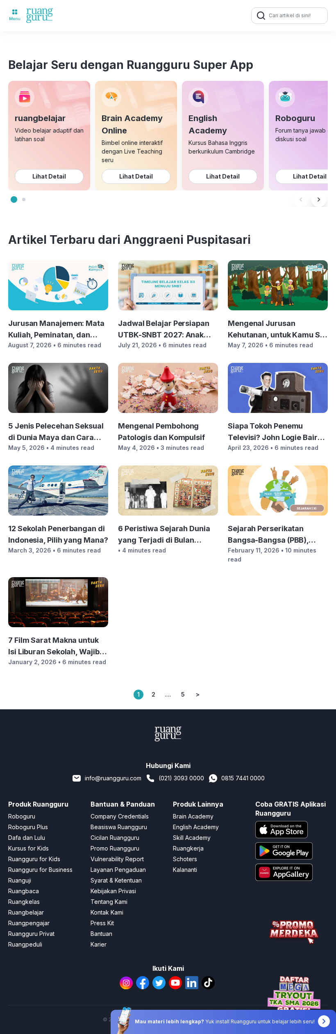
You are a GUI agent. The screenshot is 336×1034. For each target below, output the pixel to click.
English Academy (196, 826)
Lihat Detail (49, 176)
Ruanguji (19, 880)
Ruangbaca (23, 890)
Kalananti (185, 869)
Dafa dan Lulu (26, 837)
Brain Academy (193, 816)
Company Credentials (120, 816)
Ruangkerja (188, 848)
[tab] (14, 199)
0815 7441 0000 (243, 778)
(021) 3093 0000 (181, 778)
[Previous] (300, 199)
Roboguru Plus (28, 826)
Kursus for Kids (28, 848)
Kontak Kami (107, 912)
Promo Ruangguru (115, 848)
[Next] (318, 199)
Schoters (185, 858)
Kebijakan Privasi (113, 890)
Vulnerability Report (117, 858)
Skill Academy (192, 837)
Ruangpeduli (25, 944)
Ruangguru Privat (31, 933)
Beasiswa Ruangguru (119, 826)
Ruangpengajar (29, 922)
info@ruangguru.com (113, 778)
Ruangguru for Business (40, 869)
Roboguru (21, 816)
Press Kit (102, 922)
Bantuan (101, 933)
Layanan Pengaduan (118, 869)
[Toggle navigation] (14, 15)
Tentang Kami (109, 901)
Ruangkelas (24, 901)
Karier (99, 944)
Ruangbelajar (26, 912)
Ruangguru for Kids (34, 858)
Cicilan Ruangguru (115, 837)
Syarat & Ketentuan (116, 880)
